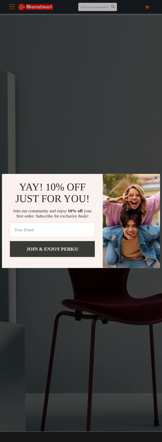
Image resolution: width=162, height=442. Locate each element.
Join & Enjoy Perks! (52, 249)
